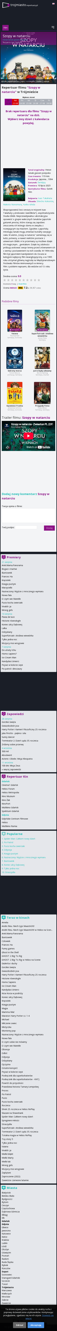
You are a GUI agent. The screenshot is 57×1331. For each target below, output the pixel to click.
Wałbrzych (7, 1293)
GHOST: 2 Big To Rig (12, 956)
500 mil (5, 751)
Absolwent (7, 755)
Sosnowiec (7, 1274)
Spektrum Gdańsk (10, 811)
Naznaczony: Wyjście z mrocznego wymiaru (22, 591)
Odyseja (8, 849)
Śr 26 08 (35, 102)
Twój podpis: (8, 527)
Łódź (4, 1246)
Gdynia (5, 1224)
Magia (5, 1008)
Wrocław (6, 1296)
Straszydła (10, 872)
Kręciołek (6, 580)
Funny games (8, 948)
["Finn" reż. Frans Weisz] (42, 393)
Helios (5, 822)
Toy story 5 (7, 1139)
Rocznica (6, 1105)
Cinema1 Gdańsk (10, 785)
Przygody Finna (42, 406)
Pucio (4, 1098)
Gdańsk (6, 1221)
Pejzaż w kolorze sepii (12, 665)
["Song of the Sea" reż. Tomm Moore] (14, 358)
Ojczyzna (6, 1064)
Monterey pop (9, 1030)
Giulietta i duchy (9, 963)
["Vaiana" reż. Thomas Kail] (14, 321)
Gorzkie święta (9, 722)
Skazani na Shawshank (12, 1113)
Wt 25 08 (28, 102)
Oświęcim (6, 1252)
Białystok (6, 1192)
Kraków (5, 1240)
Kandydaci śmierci (10, 661)
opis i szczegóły (28, 81)
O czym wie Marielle (11, 598)
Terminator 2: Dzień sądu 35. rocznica (20, 740)
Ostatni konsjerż (10, 1068)
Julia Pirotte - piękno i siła (14, 733)
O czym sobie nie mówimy (14, 1042)
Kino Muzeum (8, 796)
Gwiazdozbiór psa (10, 725)
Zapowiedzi (15, 714)
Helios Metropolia (10, 792)
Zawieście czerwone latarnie (15, 1180)
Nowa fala (7, 595)
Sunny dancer (8, 737)
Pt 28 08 (49, 102)
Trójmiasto (8, 1287)
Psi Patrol (8, 842)
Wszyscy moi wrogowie (13, 643)
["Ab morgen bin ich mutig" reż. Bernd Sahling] (42, 358)
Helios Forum (8, 788)
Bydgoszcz (7, 1199)
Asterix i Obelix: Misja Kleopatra (17, 758)
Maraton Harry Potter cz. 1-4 (16, 1015)
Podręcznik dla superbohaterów (17, 1075)
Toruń (5, 1284)
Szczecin (6, 1280)
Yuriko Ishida (29, 204)
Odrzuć (19, 1325)
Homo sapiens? (9, 653)
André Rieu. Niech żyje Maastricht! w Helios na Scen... (27, 929)
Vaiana (15, 333)
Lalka (4, 628)
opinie (46, 81)
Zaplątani (6, 1172)
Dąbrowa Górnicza (11, 1211)
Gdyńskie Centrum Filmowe (15, 818)
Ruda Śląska (7, 1262)
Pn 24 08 (22, 102)
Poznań (5, 1255)
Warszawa (7, 1290)
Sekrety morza (15, 371)
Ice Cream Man (9, 657)
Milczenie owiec (9, 1023)
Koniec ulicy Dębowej (12, 624)
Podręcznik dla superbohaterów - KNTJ (20, 1079)
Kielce (4, 1236)
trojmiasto (24, 5)
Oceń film (22, 284)
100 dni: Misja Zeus (11, 765)
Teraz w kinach (18, 918)
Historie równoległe (11, 620)
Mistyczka (6, 1027)
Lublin (4, 1243)
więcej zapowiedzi (12, 769)
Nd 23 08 (15, 102)
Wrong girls (7, 610)
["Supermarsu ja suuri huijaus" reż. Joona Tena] (42, 321)
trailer (39, 81)
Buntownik (7, 572)
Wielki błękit (7, 1154)
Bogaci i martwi (9, 569)
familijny (42, 182)
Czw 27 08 (42, 102)
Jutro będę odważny (42, 371)
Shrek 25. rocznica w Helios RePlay (18, 1109)
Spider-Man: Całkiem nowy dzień (19, 838)
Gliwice (5, 1227)
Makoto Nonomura (12, 204)
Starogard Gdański (11, 1277)
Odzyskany (7, 632)
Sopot (5, 1271)
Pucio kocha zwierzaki (12, 602)
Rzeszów (6, 1268)
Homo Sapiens (9, 982)
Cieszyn (5, 1205)
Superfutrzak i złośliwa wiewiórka (42, 334)
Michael (5, 1019)
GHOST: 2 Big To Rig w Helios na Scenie (21, 959)
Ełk (3, 1217)
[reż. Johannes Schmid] (14, 393)
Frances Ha (7, 576)
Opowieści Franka (14, 406)
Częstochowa (8, 1208)
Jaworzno (6, 1230)
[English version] (53, 4)
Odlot (4, 1053)
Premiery (14, 557)
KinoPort (6, 803)
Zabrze (5, 1299)
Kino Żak (6, 800)
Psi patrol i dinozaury (12, 668)
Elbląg (5, 1214)
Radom (5, 1258)
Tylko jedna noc (9, 639)
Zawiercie (6, 1303)
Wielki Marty (7, 1157)
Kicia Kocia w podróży (12, 993)
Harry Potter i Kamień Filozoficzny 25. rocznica (24, 729)
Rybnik (5, 1265)
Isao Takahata (16, 42)
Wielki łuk (6, 1161)
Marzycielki (7, 587)
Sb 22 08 (8, 102)
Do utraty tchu (9, 650)
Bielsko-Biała (8, 1195)
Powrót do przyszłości (12, 1083)
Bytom (5, 1202)
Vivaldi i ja (6, 606)
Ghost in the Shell (10, 952)
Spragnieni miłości (10, 1120)
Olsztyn (5, 1249)
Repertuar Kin (17, 776)
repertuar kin (13, 81)
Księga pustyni (9, 584)
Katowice (6, 1233)
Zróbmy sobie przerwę (13, 744)
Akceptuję (36, 1325)
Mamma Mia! (8, 1012)
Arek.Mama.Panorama (12, 565)
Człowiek (6, 941)
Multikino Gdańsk (10, 807)
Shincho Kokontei (45, 201)
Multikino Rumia (9, 826)
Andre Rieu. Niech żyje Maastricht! (18, 926)
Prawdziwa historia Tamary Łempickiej (20, 1086)
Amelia (5, 922)
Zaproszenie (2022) (11, 1176)
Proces (5, 1090)
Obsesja (6, 1049)
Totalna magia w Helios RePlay (17, 1135)
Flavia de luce (8, 617)
